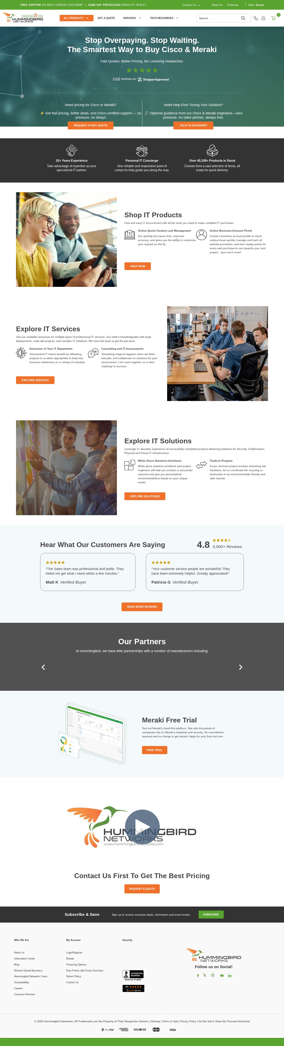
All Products (73, 18)
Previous (44, 667)
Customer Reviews (24, 994)
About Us (217, 4)
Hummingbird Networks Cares (30, 976)
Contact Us (72, 982)
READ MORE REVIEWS (142, 606)
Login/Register (74, 952)
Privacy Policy (188, 1021)
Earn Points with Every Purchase (84, 970)
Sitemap (155, 1021)
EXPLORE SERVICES (35, 380)
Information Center (24, 958)
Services (129, 18)
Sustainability (21, 982)
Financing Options (76, 964)
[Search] (244, 18)
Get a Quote (106, 18)
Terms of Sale (170, 1021)
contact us (189, 4)
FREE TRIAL (155, 750)
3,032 (116, 79)
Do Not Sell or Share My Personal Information (224, 1021)
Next (239, 667)
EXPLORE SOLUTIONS (145, 496)
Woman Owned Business (28, 970)
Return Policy (73, 976)
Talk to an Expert (193, 125)
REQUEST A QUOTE (142, 888)
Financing (232, 4)
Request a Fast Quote (90, 125)
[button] (133, 956)
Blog (16, 964)
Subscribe (211, 914)
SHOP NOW (137, 266)
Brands (70, 958)
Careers (18, 988)
